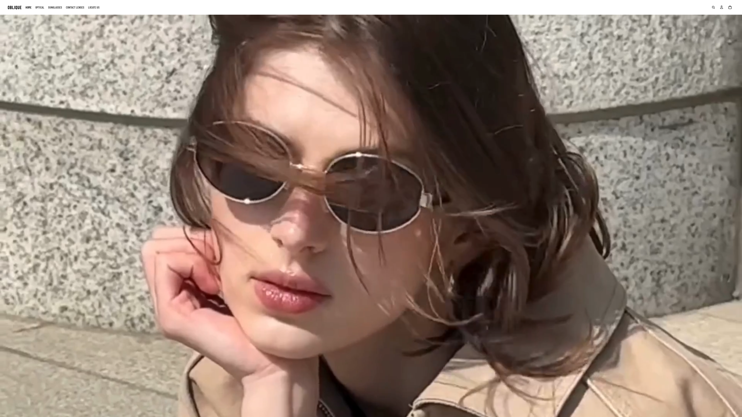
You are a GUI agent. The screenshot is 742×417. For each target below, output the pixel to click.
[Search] (713, 7)
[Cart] (730, 7)
